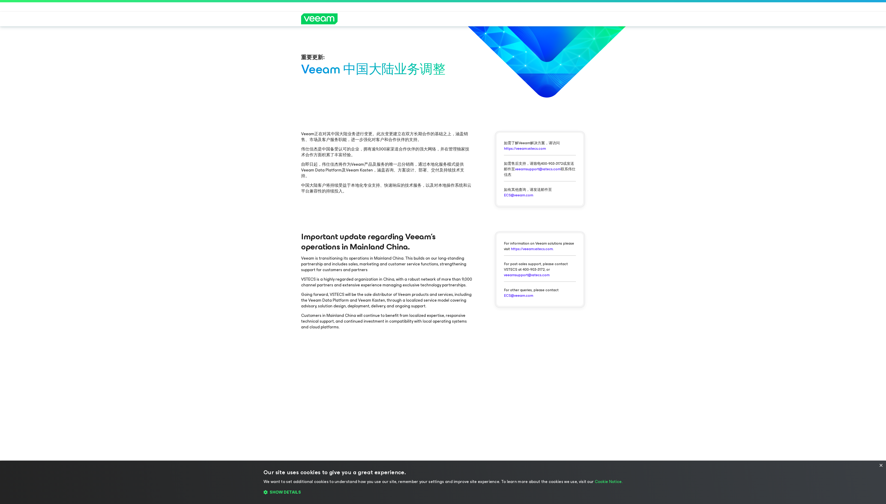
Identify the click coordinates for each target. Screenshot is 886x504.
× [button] (881, 465)
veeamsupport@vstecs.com (538, 169)
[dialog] (443, 482)
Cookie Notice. (609, 481)
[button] (443, 492)
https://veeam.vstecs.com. (532, 249)
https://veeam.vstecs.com (525, 148)
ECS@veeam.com (518, 195)
